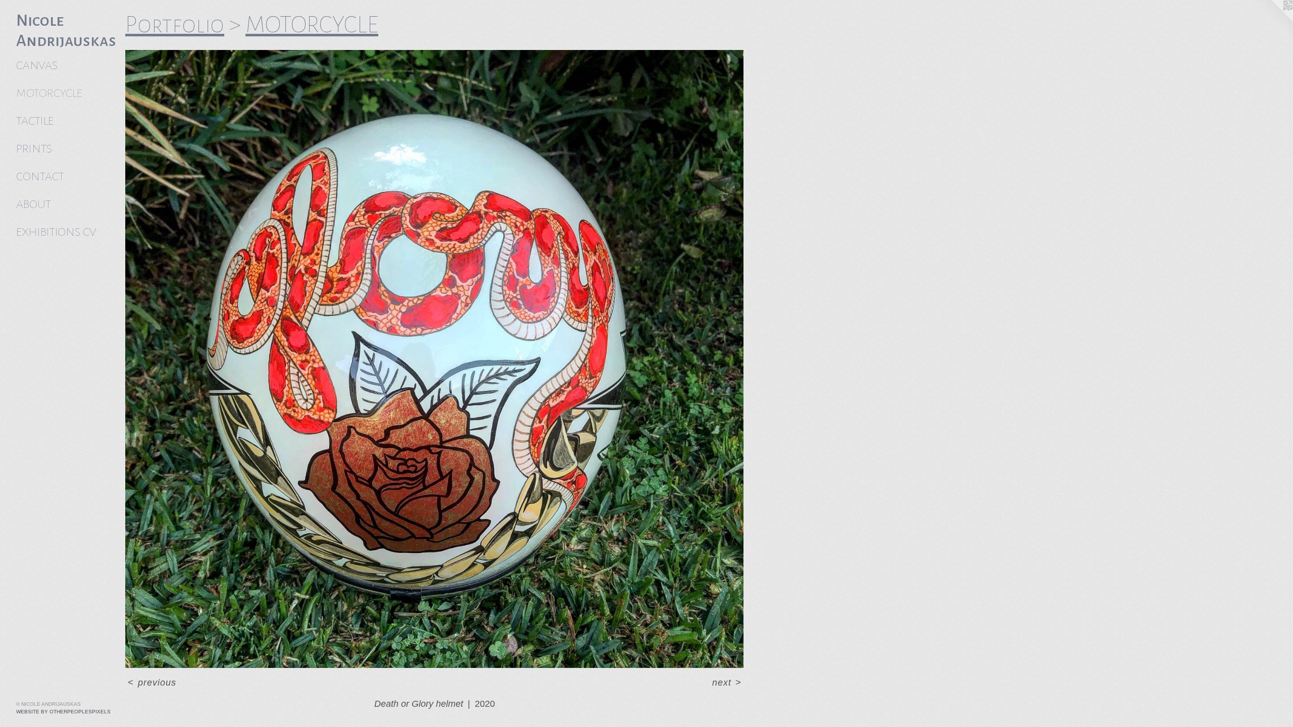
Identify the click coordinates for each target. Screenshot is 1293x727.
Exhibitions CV (56, 232)
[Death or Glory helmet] (434, 359)
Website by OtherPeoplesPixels (63, 711)
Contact (40, 176)
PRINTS (34, 148)
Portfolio (174, 24)
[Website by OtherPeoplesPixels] (1273, 20)
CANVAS (37, 65)
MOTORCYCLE (49, 93)
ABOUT (33, 204)
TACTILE (35, 121)
